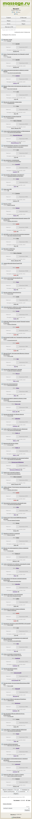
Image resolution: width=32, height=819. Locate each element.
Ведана (17, 523)
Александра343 (17, 672)
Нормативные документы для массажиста (15, 147)
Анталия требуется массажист (10, 744)
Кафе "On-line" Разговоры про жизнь (14, 235)
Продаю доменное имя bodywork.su (12, 292)
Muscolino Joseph (7, 39)
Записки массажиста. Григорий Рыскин (13, 594)
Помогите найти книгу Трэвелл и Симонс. (13, 774)
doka (17, 643)
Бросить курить (7, 203)
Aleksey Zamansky (17, 476)
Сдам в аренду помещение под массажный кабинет (16, 458)
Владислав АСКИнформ (18, 462)
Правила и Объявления (11, 324)
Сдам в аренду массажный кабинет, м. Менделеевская (16, 131)
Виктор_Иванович (18, 120)
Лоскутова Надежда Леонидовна (13, 520)
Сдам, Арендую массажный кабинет (14, 72)
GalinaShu (17, 584)
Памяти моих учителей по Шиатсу (11, 472)
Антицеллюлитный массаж (12, 385)
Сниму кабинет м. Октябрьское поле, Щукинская (15, 428)
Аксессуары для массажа (12, 88)
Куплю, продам (10, 279)
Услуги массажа (10, 250)
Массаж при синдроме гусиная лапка (12, 102)
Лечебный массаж (10, 103)
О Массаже (23, 17)
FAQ (14, 12)
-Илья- (17, 388)
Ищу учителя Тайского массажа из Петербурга (14, 699)
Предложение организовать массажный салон (14, 503)
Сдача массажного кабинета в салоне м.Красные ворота (17, 307)
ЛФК (8, 190)
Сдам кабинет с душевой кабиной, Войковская (14, 729)
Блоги (8, 24)
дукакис (17, 719)
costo (17, 91)
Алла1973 (17, 164)
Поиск (18, 12)
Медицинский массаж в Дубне (10, 443)
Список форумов (7, 803)
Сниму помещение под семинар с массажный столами (16, 564)
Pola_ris (17, 373)
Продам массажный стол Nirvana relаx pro (13, 414)
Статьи (23, 20)
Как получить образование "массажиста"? (13, 174)
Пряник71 (17, 778)
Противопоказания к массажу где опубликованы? (15, 145)
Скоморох (17, 193)
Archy (17, 178)
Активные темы (27, 32)
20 (26, 800)
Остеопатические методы (12, 340)
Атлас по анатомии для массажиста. (12, 654)
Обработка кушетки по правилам (11, 533)
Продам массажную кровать (10, 668)
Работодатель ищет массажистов (13, 745)
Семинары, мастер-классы (12, 221)
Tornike (17, 311)
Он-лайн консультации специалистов (14, 370)
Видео (23, 24)
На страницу (17, 800)
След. (29, 800)
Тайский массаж (10, 700)
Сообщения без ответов (19, 32)
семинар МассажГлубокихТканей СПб (12, 263)
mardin (17, 223)
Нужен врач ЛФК (7, 189)
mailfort (17, 598)
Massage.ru (13, 814)
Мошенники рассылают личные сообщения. (14, 609)
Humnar (17, 208)
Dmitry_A (17, 433)
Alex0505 (18, 43)
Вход (16, 14)
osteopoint (17, 764)
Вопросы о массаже (11, 205)
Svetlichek (17, 658)
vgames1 (17, 75)
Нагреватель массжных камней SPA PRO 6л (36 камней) (17, 623)
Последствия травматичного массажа (12, 369)
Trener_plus (17, 404)
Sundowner (17, 703)
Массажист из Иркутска (9, 248)
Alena (17, 106)
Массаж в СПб (9, 27)
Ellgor (17, 568)
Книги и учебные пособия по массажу (14, 655)
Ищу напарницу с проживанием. (11, 160)
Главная (8, 17)
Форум (8, 20)
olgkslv (17, 537)
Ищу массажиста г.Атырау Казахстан (12, 116)
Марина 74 (17, 553)
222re (17, 507)
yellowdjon (17, 418)
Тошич (17, 733)
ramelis (17, 296)
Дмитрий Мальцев (17, 135)
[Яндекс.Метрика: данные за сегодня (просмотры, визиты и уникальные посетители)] (16, 817)
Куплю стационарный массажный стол (12, 277)
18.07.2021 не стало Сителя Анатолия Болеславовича (16, 234)
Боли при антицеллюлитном (10, 383)
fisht (18, 359)
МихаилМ (17, 688)
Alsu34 (17, 748)
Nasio (17, 282)
